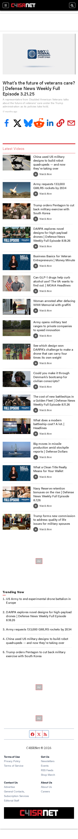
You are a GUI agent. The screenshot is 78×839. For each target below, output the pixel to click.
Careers (45, 791)
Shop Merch (48, 774)
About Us (46, 787)
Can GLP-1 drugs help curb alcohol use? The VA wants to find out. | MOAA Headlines (53, 281)
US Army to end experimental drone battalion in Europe (38, 601)
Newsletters (48, 761)
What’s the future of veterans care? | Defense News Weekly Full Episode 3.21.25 (39, 88)
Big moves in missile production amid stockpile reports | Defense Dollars (51, 447)
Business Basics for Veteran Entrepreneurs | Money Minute (54, 258)
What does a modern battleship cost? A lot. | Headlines (49, 424)
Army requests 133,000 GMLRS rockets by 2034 (49, 186)
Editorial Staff (11, 800)
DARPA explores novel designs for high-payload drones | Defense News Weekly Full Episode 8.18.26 (51, 234)
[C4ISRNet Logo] (23, 5)
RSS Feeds (47, 770)
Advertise (9, 787)
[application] (39, 54)
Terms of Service (13, 765)
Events (45, 765)
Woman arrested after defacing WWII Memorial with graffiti (54, 303)
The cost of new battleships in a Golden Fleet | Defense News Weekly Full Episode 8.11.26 (54, 400)
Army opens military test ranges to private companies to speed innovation (52, 326)
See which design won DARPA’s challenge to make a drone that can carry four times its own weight (53, 351)
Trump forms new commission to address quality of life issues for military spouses (54, 520)
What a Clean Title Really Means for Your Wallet (50, 469)
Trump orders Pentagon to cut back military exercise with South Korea (53, 209)
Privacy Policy (12, 761)
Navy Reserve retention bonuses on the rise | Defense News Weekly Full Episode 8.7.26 (53, 494)
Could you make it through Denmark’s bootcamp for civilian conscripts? (51, 377)
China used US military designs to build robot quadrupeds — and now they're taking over (49, 162)
